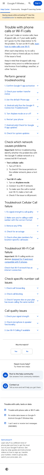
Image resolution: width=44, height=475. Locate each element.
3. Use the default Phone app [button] (17, 100)
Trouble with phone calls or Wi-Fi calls (23, 410)
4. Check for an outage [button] (14, 231)
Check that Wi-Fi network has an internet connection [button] (19, 269)
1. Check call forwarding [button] (15, 288)
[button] (4, 3)
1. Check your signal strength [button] (17, 316)
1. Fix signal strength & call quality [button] (19, 212)
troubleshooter (8, 18)
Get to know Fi (6, 440)
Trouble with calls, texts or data (18, 404)
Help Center (5, 9)
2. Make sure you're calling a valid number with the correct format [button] (19, 219)
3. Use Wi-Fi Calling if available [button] (17, 330)
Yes (16, 351)
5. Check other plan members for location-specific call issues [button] (19, 238)
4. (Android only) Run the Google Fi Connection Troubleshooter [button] (19, 106)
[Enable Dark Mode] (7, 469)
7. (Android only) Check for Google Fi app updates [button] (19, 126)
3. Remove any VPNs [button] (13, 226)
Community (15, 9)
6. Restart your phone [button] (14, 119)
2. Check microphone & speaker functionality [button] (18, 323)
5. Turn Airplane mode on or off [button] (18, 114)
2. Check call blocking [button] (14, 294)
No (27, 351)
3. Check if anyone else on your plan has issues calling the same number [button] (20, 301)
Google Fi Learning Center (31, 9)
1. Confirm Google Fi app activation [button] (20, 86)
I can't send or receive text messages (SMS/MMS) (22, 424)
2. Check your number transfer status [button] (18, 92)
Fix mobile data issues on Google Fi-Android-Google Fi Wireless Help (22, 416)
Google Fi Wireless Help (16, 3)
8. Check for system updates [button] (17, 133)
